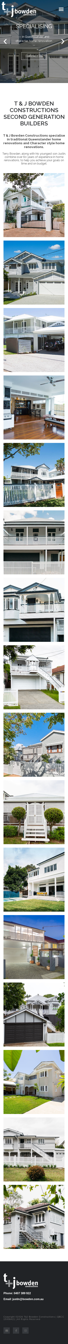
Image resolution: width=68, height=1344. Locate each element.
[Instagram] (25, 1330)
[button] (5, 41)
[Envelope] (6, 1330)
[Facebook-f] (16, 1330)
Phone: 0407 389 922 (17, 1293)
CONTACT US (34, 60)
